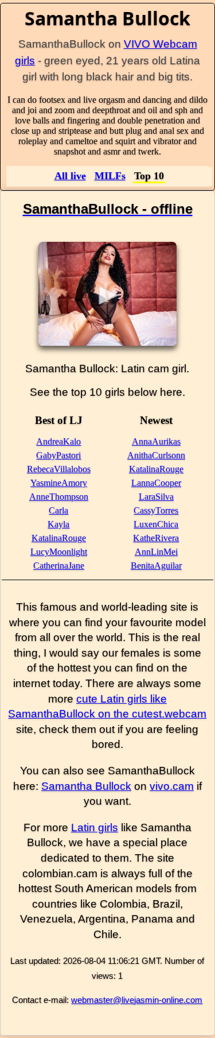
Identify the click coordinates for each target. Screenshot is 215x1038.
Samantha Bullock (86, 786)
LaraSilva (156, 496)
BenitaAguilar (156, 565)
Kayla (58, 524)
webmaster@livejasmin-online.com (136, 1000)
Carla (58, 510)
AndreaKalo (58, 441)
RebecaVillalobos (59, 469)
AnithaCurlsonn (156, 455)
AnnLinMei (156, 552)
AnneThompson (58, 496)
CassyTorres (156, 510)
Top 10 (149, 176)
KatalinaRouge (59, 538)
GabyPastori (58, 455)
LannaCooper (156, 483)
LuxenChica (156, 524)
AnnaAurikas (156, 441)
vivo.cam (172, 786)
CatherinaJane (58, 565)
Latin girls (94, 827)
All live (70, 176)
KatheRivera (156, 538)
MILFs (110, 176)
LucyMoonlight (58, 552)
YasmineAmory (58, 483)
